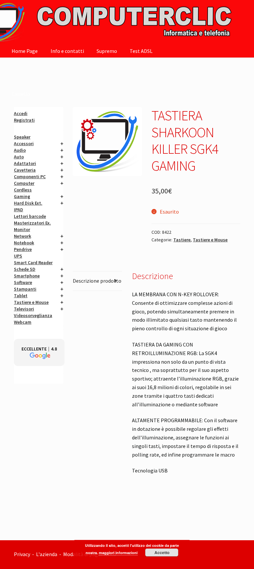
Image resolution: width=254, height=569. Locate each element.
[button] (39, 352)
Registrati (24, 120)
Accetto (161, 552)
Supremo (107, 51)
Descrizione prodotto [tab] (97, 280)
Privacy (22, 554)
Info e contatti (67, 51)
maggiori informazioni (118, 552)
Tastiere (181, 240)
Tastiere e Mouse (210, 240)
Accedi (20, 113)
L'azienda (47, 554)
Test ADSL (141, 51)
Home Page (25, 51)
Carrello (21, 94)
